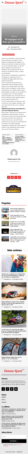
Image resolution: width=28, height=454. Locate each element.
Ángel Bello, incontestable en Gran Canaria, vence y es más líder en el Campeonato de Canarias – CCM (18, 239)
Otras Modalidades (7, 428)
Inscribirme (13, 441)
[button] (26, 3)
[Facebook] (8, 177)
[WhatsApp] (19, 177)
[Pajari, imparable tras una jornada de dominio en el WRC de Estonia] (5, 216)
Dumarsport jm (15, 47)
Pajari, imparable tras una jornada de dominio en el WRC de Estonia (18, 216)
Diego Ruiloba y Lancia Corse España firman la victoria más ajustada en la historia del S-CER (13, 303)
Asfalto (14, 36)
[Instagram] (7, 389)
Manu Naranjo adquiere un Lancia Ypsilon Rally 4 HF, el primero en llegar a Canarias (17, 210)
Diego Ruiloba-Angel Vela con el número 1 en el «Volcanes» (11, 358)
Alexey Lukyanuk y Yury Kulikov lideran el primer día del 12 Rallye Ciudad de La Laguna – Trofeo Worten (17, 232)
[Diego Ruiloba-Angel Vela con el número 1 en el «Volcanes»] (14, 346)
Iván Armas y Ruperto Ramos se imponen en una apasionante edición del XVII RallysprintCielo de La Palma (8, 140)
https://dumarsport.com (14, 161)
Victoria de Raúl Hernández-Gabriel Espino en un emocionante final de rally (20, 139)
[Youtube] (16, 389)
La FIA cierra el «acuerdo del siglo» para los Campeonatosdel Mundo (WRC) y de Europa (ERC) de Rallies (14, 331)
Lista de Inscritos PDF (8, 54)
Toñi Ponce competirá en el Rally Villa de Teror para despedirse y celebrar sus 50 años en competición (13, 275)
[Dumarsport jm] (14, 153)
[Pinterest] (15, 177)
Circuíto (4, 402)
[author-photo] (3, 279)
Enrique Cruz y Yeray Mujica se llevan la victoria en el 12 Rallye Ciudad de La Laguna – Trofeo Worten (18, 224)
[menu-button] (2, 3)
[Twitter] (12, 177)
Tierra (3, 399)
